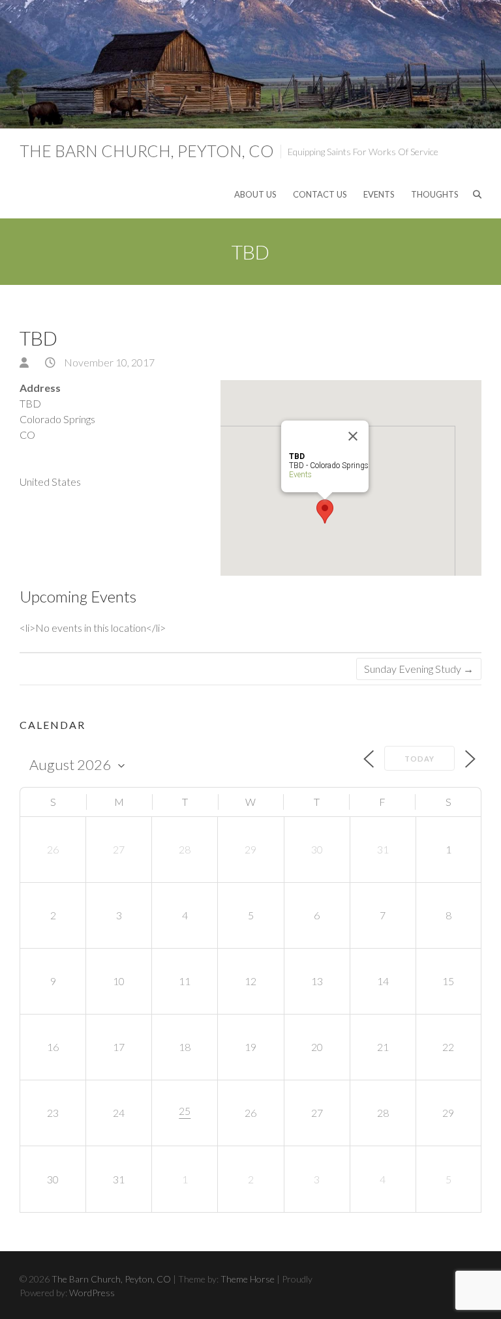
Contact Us (320, 194)
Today (419, 758)
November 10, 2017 (108, 362)
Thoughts (435, 194)
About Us (255, 194)
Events (379, 194)
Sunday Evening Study (419, 668)
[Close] (353, 436)
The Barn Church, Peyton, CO (147, 150)
